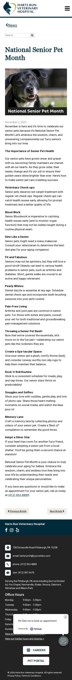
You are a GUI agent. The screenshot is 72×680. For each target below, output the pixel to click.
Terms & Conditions (31, 675)
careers (39, 650)
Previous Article (17, 511)
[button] (63, 641)
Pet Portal (36, 660)
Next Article (56, 511)
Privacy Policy (14, 675)
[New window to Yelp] (18, 530)
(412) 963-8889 (18, 495)
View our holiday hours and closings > (24, 638)
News (12, 25)
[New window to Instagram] (12, 530)
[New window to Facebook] (7, 530)
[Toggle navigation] (67, 8)
